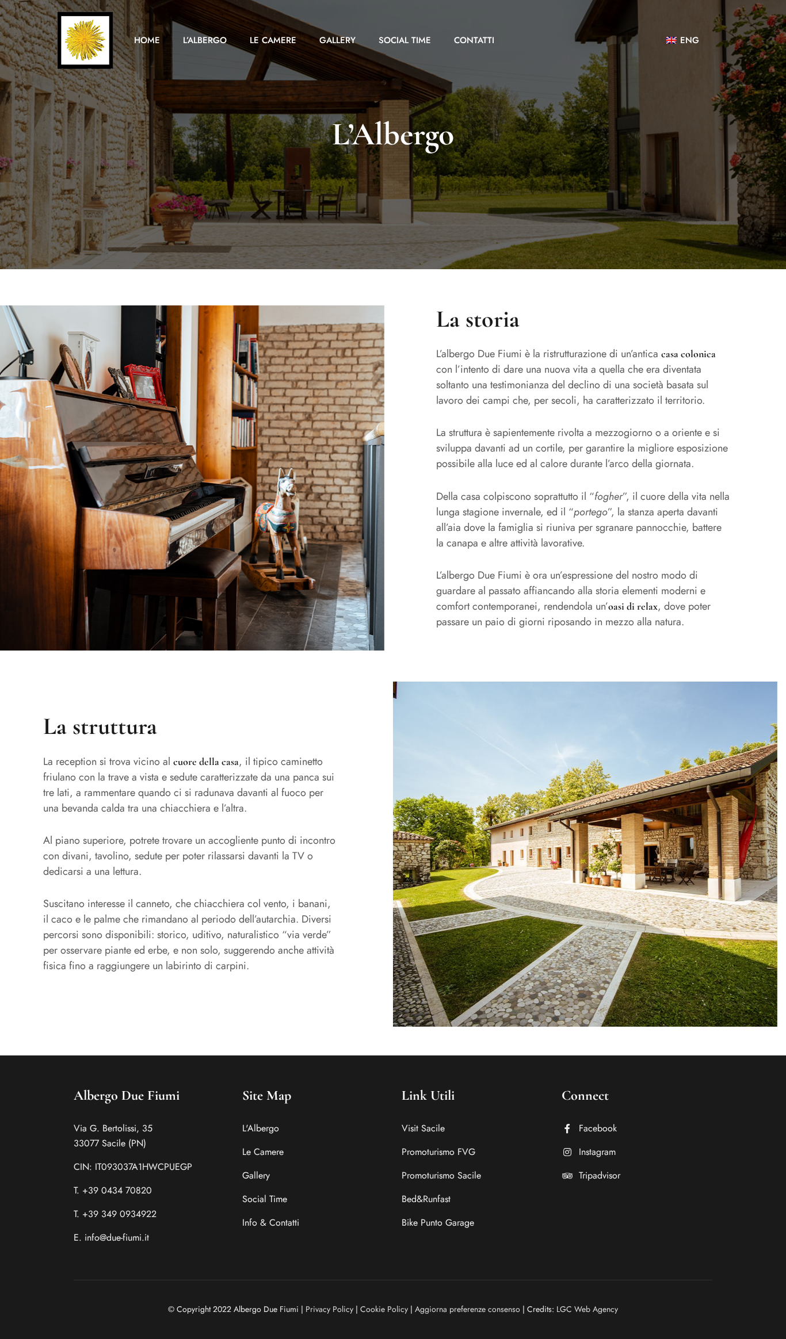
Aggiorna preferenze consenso (467, 1309)
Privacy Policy (329, 1309)
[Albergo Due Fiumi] (85, 40)
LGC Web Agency (587, 1309)
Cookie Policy (384, 1309)
